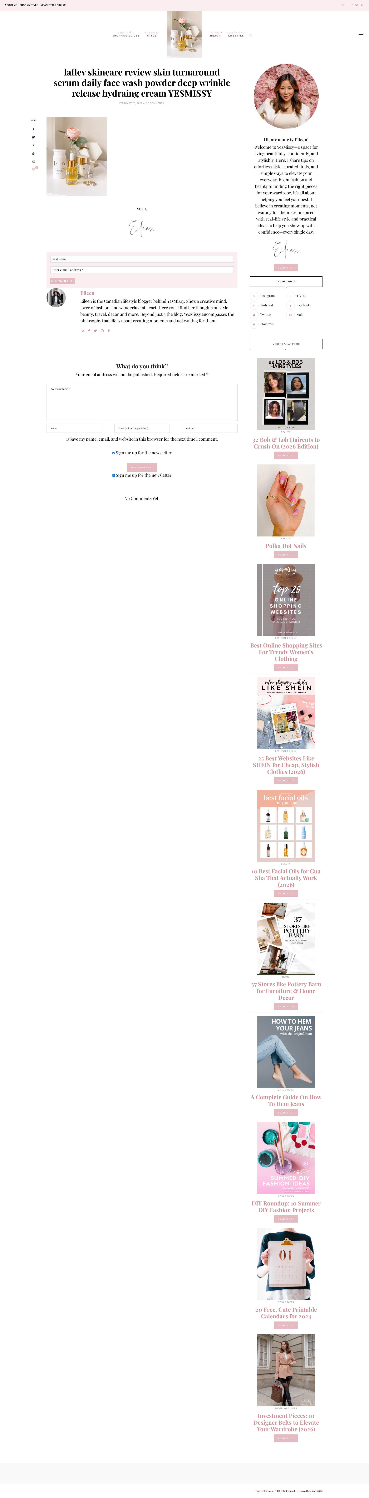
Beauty (216, 34)
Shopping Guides (126, 34)
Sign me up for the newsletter (143, 452)
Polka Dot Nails (286, 546)
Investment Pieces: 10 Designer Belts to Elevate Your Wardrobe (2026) (286, 1422)
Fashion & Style (285, 638)
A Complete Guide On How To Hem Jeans (286, 1100)
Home (285, 976)
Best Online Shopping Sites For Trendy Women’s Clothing (286, 651)
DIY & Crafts (286, 1089)
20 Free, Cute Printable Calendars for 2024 (286, 1313)
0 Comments (156, 103)
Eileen (87, 293)
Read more (286, 455)
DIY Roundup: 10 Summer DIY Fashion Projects (286, 1206)
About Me (11, 5)
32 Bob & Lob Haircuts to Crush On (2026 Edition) (286, 443)
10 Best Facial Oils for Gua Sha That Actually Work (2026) (286, 877)
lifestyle (236, 34)
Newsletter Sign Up (53, 5)
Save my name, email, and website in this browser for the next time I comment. (144, 439)
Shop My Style (29, 5)
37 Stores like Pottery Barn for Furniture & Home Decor (286, 990)
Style (152, 34)
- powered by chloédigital (308, 1490)
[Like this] (33, 169)
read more (286, 267)
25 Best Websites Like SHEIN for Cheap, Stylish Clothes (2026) (286, 764)
